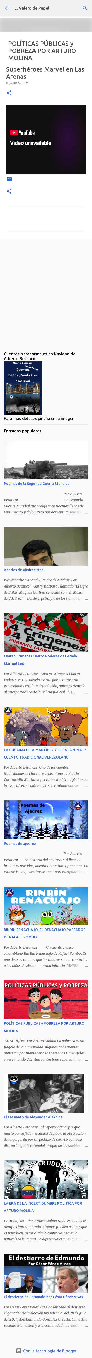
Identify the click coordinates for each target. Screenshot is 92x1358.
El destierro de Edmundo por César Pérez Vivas (43, 1297)
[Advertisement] (46, 291)
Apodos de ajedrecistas (23, 570)
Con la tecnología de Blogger (49, 1351)
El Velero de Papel (31, 8)
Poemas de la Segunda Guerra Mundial (36, 484)
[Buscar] (85, 8)
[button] (9, 93)
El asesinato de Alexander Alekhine (33, 1117)
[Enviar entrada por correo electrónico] (9, 181)
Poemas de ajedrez (20, 843)
